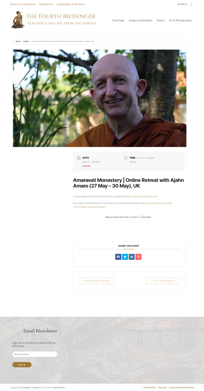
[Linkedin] (132, 257)
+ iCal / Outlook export (163, 280)
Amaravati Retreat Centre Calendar (128, 217)
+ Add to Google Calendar (96, 280)
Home (18, 41)
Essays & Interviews (140, 20)
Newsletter (46, 4)
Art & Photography (180, 20)
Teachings (118, 20)
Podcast (162, 387)
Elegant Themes (31, 387)
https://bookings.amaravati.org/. (142, 196)
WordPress (59, 387)
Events (26, 41)
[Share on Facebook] (118, 257)
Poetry (161, 20)
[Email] (138, 257)
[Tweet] (125, 257)
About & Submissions (23, 4)
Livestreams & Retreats (71, 4)
